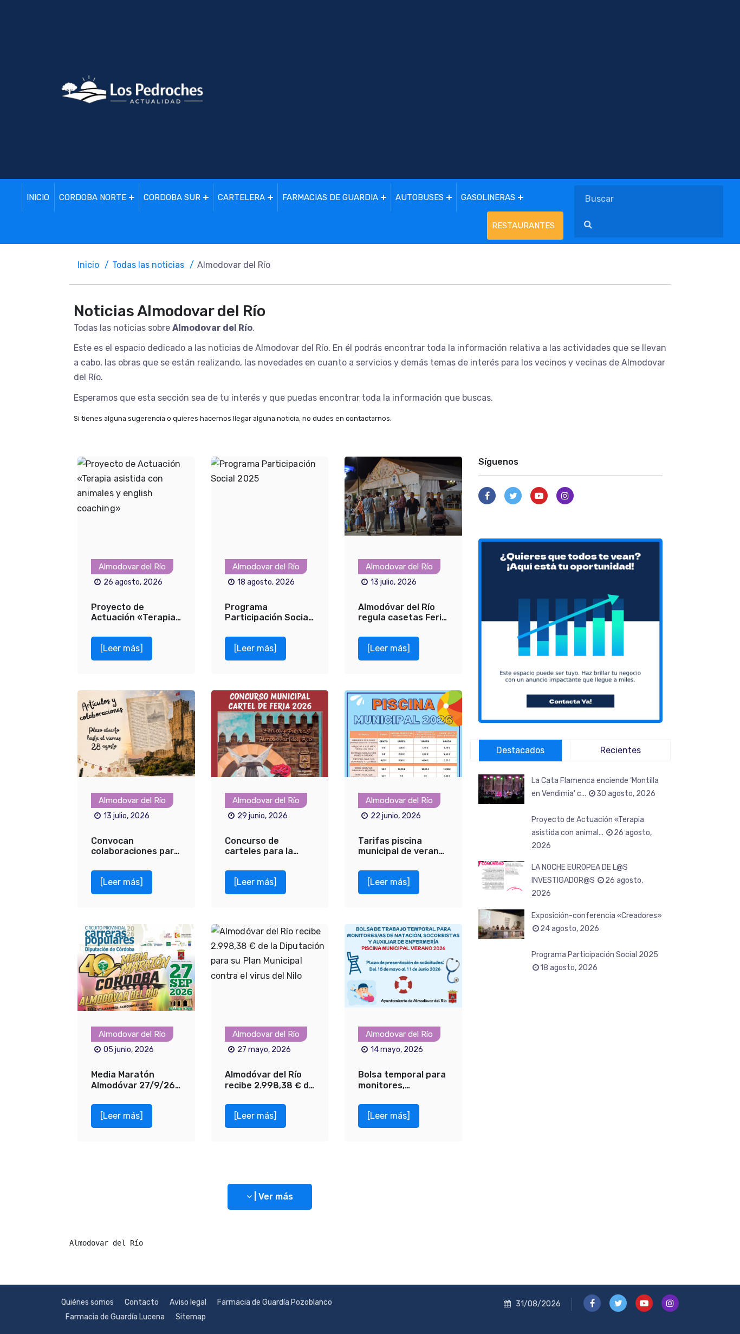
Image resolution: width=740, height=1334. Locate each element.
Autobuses (419, 197)
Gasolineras (488, 197)
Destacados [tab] (520, 750)
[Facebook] (487, 495)
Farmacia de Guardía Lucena (115, 1317)
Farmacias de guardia (330, 197)
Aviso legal (188, 1302)
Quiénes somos (87, 1302)
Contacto (142, 1302)
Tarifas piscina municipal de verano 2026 (401, 851)
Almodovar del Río (132, 567)
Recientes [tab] (620, 750)
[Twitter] (513, 495)
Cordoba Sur (172, 197)
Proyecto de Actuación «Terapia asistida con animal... (591, 832)
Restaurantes (523, 225)
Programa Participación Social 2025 (267, 617)
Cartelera (241, 197)
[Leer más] (121, 648)
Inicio (38, 197)
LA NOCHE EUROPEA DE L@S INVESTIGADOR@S (587, 880)
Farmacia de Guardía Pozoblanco (274, 1302)
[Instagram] (565, 495)
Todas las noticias (148, 265)
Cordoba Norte (92, 197)
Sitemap (191, 1317)
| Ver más (272, 1196)
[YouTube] (539, 495)
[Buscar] (588, 224)
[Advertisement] (481, 89)
